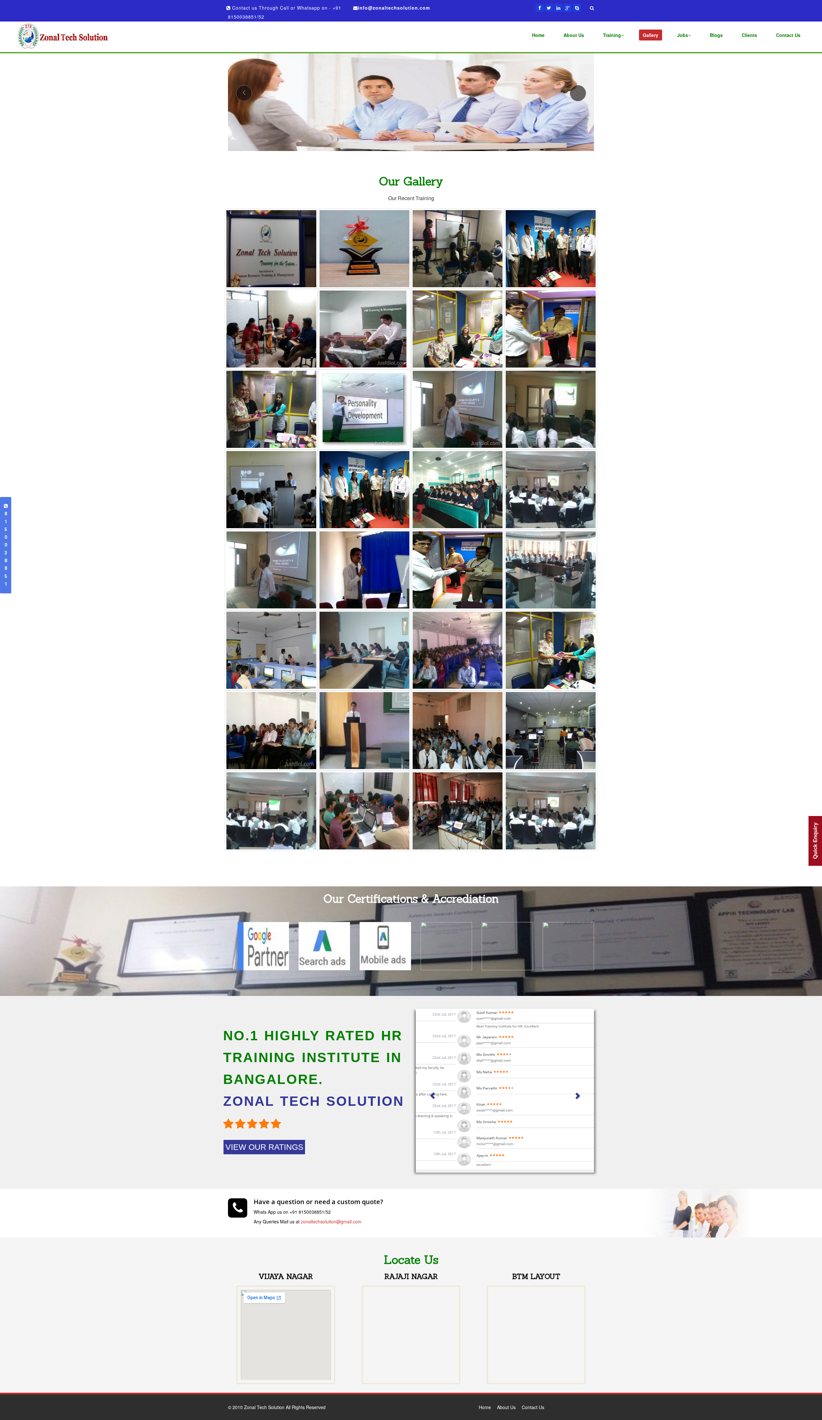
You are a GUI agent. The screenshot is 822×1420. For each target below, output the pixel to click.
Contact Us (533, 1407)
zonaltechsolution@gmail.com (331, 1221)
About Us (506, 1407)
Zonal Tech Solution (269, 225)
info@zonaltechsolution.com (394, 7)
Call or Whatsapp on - (306, 7)
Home (485, 1407)
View (244, 255)
